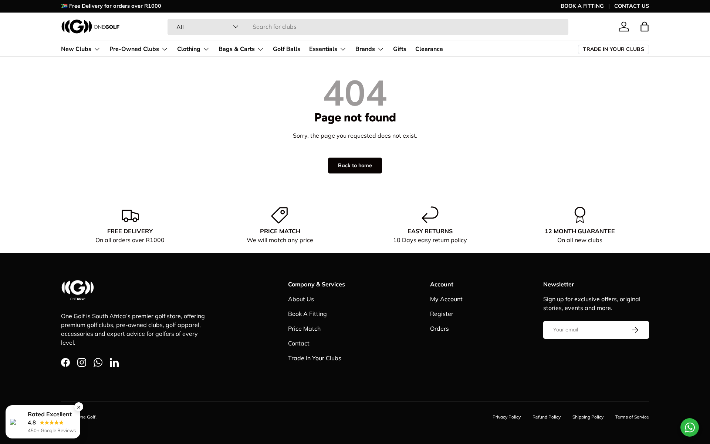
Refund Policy (546, 417)
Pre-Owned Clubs (134, 49)
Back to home (355, 165)
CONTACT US (631, 6)
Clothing (188, 49)
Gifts (399, 49)
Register (441, 313)
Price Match (304, 328)
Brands (365, 49)
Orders (439, 328)
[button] (644, 26)
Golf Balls (286, 49)
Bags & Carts (237, 49)
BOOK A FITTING (582, 6)
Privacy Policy (507, 417)
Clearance (429, 49)
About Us (301, 299)
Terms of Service (632, 417)
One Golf (87, 417)
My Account (446, 299)
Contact (299, 343)
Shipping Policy (588, 417)
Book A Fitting (307, 313)
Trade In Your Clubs (314, 358)
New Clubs (76, 49)
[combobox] (368, 26)
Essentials (323, 49)
